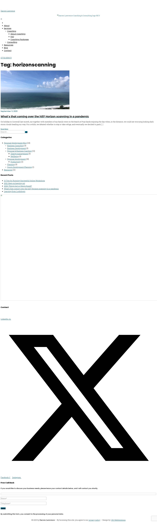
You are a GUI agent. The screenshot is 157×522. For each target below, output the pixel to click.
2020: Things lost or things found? (18, 186)
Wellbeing (14, 156)
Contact (7, 50)
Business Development (16, 148)
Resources (8, 45)
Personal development (16, 159)
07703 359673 (6, 58)
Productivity (15, 162)
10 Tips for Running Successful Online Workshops (24, 180)
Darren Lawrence (8, 11)
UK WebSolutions (118, 520)
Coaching (11, 31)
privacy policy (94, 520)
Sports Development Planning (19, 167)
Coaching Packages (19, 39)
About (6, 25)
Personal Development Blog (15, 143)
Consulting (12, 42)
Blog (6, 48)
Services (7, 28)
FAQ (12, 36)
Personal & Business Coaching (19, 151)
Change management (19, 153)
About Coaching (17, 34)
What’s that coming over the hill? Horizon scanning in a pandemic (31, 188)
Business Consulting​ (15, 145)
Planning (11, 164)
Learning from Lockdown (14, 191)
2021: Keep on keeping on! (14, 183)
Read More (4, 129)
